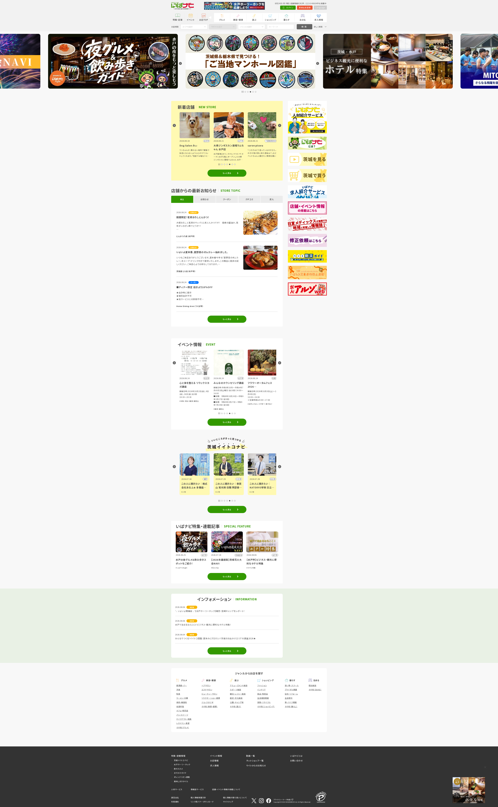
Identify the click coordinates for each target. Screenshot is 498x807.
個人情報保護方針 (198, 797)
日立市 (207, 479)
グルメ (222, 19)
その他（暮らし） (291, 706)
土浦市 (241, 479)
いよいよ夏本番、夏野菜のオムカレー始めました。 (202, 252)
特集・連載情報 (178, 755)
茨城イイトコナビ (181, 760)
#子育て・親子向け (200, 404)
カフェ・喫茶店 (182, 710)
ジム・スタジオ (207, 702)
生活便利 (288, 698)
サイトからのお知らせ (256, 765)
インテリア (261, 689)
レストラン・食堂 (182, 723)
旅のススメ (178, 768)
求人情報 (318, 19)
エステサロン (207, 689)
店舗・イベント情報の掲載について (226, 789)
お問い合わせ (296, 760)
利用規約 (175, 801)
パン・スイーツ (182, 715)
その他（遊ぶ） (235, 706)
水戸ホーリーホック (182, 764)
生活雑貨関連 (263, 698)
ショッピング (270, 19)
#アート (255, 494)
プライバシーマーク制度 (282, 799)
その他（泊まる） (315, 689)
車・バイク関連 (291, 702)
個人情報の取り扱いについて (235, 797)
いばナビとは (296, 755)
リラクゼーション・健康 (211, 698)
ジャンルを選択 (246, 26)
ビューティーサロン (209, 694)
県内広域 (274, 479)
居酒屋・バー (181, 685)
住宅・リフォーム (291, 694)
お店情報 (214, 760)
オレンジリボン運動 (182, 777)
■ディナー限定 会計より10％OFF (194, 287)
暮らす (286, 19)
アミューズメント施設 (238, 685)
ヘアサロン (206, 685)
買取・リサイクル (264, 702)
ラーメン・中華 (182, 698)
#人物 (186, 492)
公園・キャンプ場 (236, 702)
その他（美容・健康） (210, 706)
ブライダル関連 (291, 689)
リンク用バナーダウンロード (202, 801)
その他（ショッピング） (266, 706)
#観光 (254, 492)
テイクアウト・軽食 (184, 719)
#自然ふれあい (187, 404)
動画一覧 (250, 755)
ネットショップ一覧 (255, 760)
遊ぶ (254, 19)
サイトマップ (228, 801)
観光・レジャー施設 (237, 694)
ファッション (262, 685)
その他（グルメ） (182, 727)
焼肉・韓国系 (181, 702)
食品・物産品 (262, 694)
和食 (178, 694)
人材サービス (176, 789)
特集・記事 (178, 19)
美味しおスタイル (181, 781)
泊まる (303, 19)
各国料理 (180, 706)
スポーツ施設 (235, 689)
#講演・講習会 (221, 398)
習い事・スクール (292, 685)
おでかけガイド (180, 773)
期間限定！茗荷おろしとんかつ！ (192, 217)
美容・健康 (238, 19)
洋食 (178, 689)
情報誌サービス (197, 789)
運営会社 (175, 797)
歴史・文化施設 (236, 698)
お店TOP (203, 19)
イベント (190, 19)
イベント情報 (216, 755)
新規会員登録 (305, 7)
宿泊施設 (312, 685)
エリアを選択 (187, 26)
